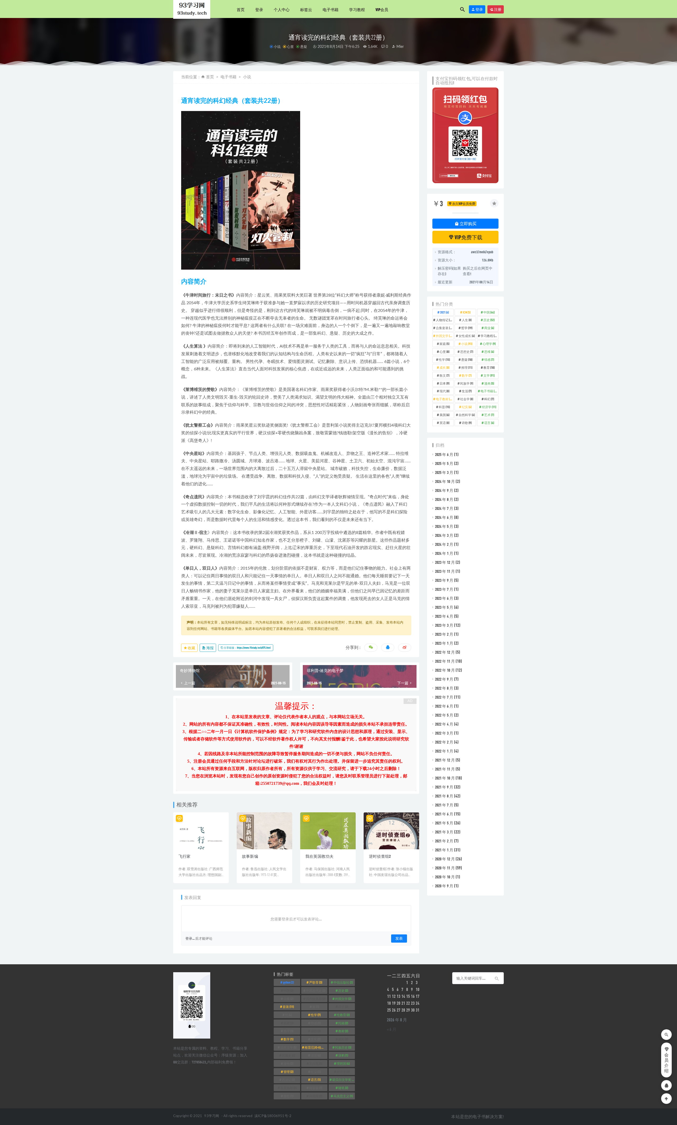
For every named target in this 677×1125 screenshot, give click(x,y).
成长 (444, 367)
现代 (444, 391)
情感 (489, 359)
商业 (489, 328)
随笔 (343, 1088)
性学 (444, 359)
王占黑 (315, 1063)
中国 (489, 312)
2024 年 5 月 (444, 526)
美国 (444, 415)
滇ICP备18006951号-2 (272, 1116)
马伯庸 (315, 1096)
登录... (190, 938)
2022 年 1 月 (444, 751)
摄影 (316, 1031)
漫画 (489, 383)
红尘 (316, 1071)
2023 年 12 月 (445, 562)
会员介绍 (666, 1063)
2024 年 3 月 (444, 535)
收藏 (191, 648)
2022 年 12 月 (445, 652)
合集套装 (444, 328)
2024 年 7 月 (444, 508)
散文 (444, 375)
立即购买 (468, 223)
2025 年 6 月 (444, 454)
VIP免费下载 (468, 237)
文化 (316, 1039)
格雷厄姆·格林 (316, 1047)
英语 (444, 423)
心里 (290, 46)
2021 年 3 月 (444, 831)
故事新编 (250, 856)
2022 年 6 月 (444, 706)
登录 (259, 9)
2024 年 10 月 (445, 481)
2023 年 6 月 (444, 598)
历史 (489, 320)
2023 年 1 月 (444, 643)
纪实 (467, 407)
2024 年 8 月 (444, 499)
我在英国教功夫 (319, 856)
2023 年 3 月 (444, 625)
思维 (489, 351)
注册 (497, 9)
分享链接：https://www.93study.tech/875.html (247, 647)
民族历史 (343, 1047)
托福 (343, 1023)
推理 (466, 367)
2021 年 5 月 (444, 822)
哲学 (466, 328)
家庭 (444, 343)
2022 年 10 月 (445, 670)
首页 (241, 9)
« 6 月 (391, 1029)
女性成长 (467, 336)
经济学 (489, 407)
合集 (288, 998)
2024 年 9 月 (444, 490)
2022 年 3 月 (444, 733)
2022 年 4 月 (444, 724)
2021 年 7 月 (444, 805)
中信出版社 (343, 982)
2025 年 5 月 (444, 463)
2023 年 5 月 (444, 607)
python (288, 982)
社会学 (466, 399)
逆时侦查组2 (380, 856)
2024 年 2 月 (444, 544)
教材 (343, 1031)
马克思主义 (343, 1096)
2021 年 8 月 (444, 796)
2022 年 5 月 (444, 715)
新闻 (343, 1039)
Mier (399, 47)
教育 (489, 367)
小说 (277, 46)
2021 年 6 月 (444, 814)
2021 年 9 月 (444, 787)
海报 (210, 648)
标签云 (306, 9)
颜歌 (288, 1096)
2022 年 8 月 (444, 688)
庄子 (343, 1006)
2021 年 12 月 (445, 760)
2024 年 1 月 (444, 553)
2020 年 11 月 (445, 867)
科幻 (489, 399)
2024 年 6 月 (444, 517)
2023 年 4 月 (444, 616)
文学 (489, 375)
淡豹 (343, 1055)
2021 (444, 312)
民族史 (288, 1055)
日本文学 (288, 1047)
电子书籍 (330, 9)
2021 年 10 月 (445, 778)
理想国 (343, 1063)
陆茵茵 (315, 1088)
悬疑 (303, 46)
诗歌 (467, 423)
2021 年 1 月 (444, 849)
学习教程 (357, 9)
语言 (489, 423)
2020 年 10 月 (445, 876)
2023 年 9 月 (444, 580)
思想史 (466, 351)
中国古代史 (315, 990)
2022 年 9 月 (444, 679)
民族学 (466, 383)
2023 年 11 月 (445, 571)
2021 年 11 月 (445, 769)
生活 (467, 391)
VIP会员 (382, 9)
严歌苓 (315, 982)
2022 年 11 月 (445, 661)
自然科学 (467, 415)
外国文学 (444, 336)
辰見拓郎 (288, 1088)
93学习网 (211, 1116)
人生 (467, 320)
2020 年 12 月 (445, 858)
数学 (467, 375)
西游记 (288, 1079)
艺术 (489, 415)
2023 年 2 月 (444, 634)
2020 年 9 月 (444, 885)
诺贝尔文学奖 (343, 1079)
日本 (444, 383)
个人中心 (282, 9)
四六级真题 (315, 998)
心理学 (489, 343)
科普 (444, 407)
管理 (288, 1071)
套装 (288, 1006)
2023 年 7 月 (444, 589)
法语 (316, 1055)
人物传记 (444, 320)
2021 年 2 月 (444, 840)
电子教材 (444, 399)
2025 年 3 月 (444, 472)
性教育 (343, 1015)
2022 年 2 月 (444, 742)
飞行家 (185, 856)
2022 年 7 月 (444, 697)
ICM (466, 312)
